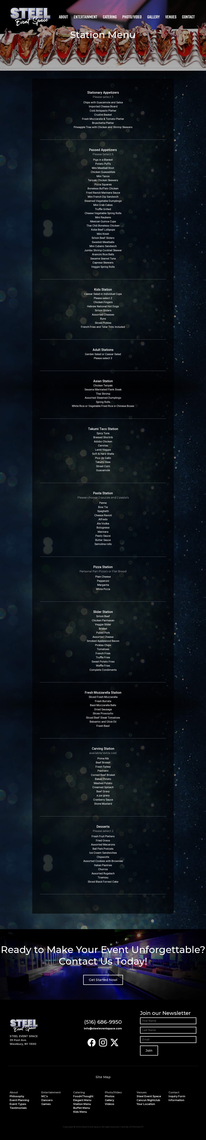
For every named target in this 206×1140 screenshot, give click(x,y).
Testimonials (18, 1107)
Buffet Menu (111, 36)
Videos (109, 1104)
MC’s (44, 1096)
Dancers (80, 28)
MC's (78, 24)
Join (149, 1050)
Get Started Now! (103, 980)
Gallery (153, 17)
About (63, 17)
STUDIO (136, 1127)
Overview (109, 24)
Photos (109, 1096)
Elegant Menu (112, 28)
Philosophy (17, 1096)
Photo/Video (132, 17)
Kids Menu (110, 40)
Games (79, 32)
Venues (170, 17)
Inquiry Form (177, 1096)
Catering (110, 17)
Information (176, 1100)
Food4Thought (83, 1096)
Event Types (18, 1104)
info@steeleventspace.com (103, 1028)
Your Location (146, 1104)
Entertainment (85, 17)
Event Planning (19, 1100)
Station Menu (111, 32)
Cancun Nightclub (148, 1100)
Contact (188, 17)
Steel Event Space (149, 1096)
